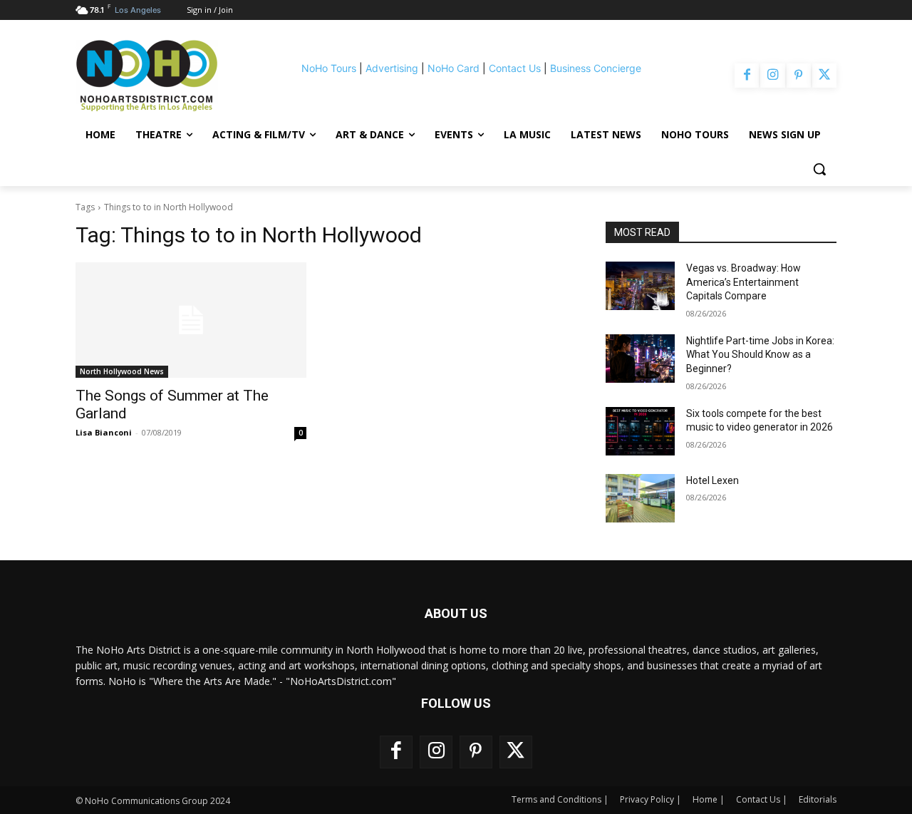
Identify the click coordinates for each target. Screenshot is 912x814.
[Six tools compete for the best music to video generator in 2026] (640, 431)
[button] (819, 169)
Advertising (392, 68)
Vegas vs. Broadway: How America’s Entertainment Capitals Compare (743, 282)
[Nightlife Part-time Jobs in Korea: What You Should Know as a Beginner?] (640, 358)
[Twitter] (824, 75)
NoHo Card (454, 68)
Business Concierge (595, 68)
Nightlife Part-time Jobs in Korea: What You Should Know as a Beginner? (760, 354)
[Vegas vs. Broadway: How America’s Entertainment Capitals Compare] (640, 286)
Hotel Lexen (712, 480)
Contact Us (515, 68)
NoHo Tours (328, 68)
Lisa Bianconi (104, 432)
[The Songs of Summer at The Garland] (191, 320)
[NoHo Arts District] (167, 75)
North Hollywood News (122, 371)
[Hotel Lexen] (640, 498)
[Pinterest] (799, 75)
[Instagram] (772, 75)
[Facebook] (747, 75)
